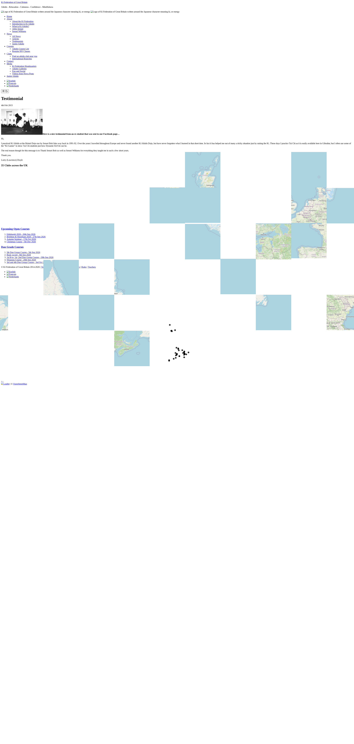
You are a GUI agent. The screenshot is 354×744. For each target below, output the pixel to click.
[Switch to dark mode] (5, 91)
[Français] (11, 83)
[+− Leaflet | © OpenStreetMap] (177, 197)
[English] (11, 81)
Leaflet (6, 384)
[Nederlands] (13, 86)
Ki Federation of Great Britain (14, 2)
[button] (1, 381)
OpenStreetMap (20, 384)
